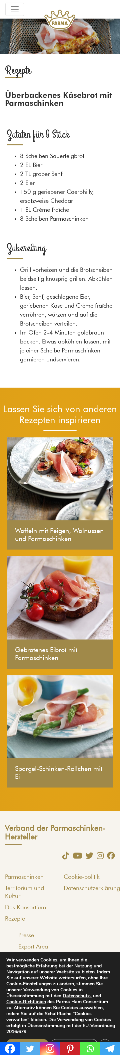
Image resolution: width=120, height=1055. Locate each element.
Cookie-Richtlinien (26, 1002)
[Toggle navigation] (14, 9)
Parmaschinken (24, 877)
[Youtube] (76, 856)
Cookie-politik (82, 877)
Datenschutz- (77, 996)
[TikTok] (64, 856)
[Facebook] (109, 856)
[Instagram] (98, 856)
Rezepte (15, 919)
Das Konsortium (25, 908)
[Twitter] (87, 856)
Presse (26, 936)
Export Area (33, 947)
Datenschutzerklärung (92, 888)
